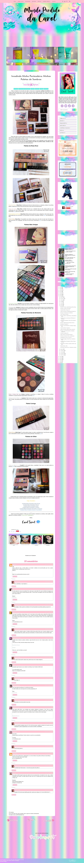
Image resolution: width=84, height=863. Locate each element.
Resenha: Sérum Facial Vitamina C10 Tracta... (69, 249)
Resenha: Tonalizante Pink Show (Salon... (70, 272)
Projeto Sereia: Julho (63, 345)
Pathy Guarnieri (16, 685)
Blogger (5, 861)
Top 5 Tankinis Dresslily (64, 314)
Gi (13, 589)
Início (15, 1)
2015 (61, 288)
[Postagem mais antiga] (48, 821)
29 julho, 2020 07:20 (49, 664)
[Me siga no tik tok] (69, 107)
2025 (61, 362)
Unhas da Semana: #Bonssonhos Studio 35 (67, 329)
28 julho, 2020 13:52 (49, 588)
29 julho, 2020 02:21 (49, 637)
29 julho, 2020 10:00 (49, 731)
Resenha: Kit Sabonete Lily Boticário (66, 312)
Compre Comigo (46, 1)
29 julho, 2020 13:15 (49, 657)
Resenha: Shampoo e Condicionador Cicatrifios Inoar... (70, 255)
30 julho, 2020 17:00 (49, 790)
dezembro (62, 354)
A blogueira (27, 1)
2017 (61, 291)
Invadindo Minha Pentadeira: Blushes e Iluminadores (31, 510)
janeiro (62, 297)
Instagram (13, 647)
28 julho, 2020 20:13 (49, 612)
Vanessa (14, 564)
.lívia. (14, 664)
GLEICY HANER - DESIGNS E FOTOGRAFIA (13, 860)
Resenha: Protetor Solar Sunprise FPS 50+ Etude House (66, 61)
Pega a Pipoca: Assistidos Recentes (66, 334)
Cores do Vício (14, 692)
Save (18, 531)
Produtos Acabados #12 (64, 333)
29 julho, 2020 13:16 (49, 723)
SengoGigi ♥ (14, 597)
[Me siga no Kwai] (73, 107)
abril (61, 301)
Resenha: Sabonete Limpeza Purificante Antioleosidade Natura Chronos (42, 61)
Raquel (14, 773)
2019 (61, 294)
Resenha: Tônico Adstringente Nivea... (69, 260)
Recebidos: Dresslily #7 (64, 324)
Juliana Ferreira (16, 612)
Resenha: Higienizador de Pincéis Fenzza (67, 322)
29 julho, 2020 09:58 (49, 707)
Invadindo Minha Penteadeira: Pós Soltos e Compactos (31, 508)
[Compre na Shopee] (68, 155)
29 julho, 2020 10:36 (49, 753)
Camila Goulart (16, 707)
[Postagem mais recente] (13, 821)
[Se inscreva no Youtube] (65, 107)
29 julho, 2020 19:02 (49, 772)
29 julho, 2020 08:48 (49, 685)
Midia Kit (39, 1)
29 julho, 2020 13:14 (49, 629)
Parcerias (34, 1)
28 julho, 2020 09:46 (49, 564)
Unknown (15, 753)
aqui (14, 211)
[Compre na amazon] (68, 176)
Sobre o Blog (21, 1)
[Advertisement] (42, 34)
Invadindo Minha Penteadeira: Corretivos (31, 507)
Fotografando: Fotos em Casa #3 (65, 337)
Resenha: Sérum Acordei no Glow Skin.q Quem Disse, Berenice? (18, 61)
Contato (54, 1)
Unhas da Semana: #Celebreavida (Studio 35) (68, 311)
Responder (15, 576)
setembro (62, 350)
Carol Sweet (17, 581)
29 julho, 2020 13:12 (49, 581)
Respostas (13, 602)
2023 (61, 359)
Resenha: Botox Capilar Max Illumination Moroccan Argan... (70, 266)
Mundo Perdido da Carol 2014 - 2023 (6, 859)
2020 (61, 295)
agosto (62, 349)
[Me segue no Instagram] (62, 107)
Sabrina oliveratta (17, 637)
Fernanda (15, 731)
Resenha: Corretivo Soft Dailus (65, 308)
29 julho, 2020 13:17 (49, 746)
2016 (61, 290)
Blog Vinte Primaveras (15, 715)
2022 (61, 358)
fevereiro (62, 298)
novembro (62, 353)
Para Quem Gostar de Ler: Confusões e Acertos (68, 347)
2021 (61, 356)
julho (62, 305)
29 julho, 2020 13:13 (49, 604)
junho (62, 304)
